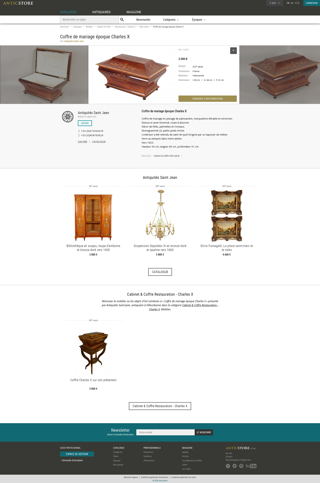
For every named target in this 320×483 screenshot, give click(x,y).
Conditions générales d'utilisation (154, 477)
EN (292, 2)
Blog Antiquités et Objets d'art (238, 459)
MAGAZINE (133, 12)
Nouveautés (143, 20)
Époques (116, 460)
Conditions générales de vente (183, 477)
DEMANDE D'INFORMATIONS (207, 98)
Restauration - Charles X (125, 26)
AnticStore (64, 26)
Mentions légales (131, 477)
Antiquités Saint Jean (93, 112)
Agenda (185, 452)
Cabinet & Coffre (104, 26)
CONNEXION (312, 2)
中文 (297, 2)
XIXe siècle (144, 26)
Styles (115, 456)
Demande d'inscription (72, 460)
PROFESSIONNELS (152, 447)
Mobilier (89, 26)
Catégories (117, 452)
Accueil (229, 453)
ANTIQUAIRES (101, 12)
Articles (185, 456)
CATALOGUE (68, 12)
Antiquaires (148, 452)
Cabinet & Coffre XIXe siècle (167, 156)
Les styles (186, 468)
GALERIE (82, 142)
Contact (229, 456)
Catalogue (77, 26)
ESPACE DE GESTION (77, 454)
